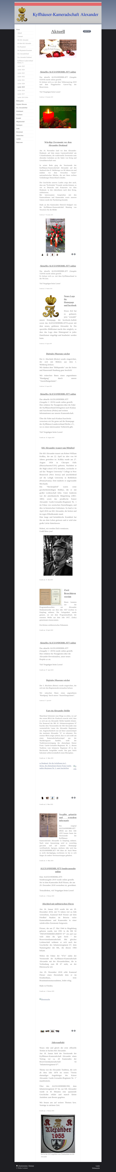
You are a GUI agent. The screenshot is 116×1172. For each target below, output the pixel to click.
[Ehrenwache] (58, 1013)
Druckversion (23, 1166)
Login (98, 1166)
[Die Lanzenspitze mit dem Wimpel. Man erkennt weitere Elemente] (47, 798)
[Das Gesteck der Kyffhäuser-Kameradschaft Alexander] (58, 235)
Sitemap (31, 1166)
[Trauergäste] (57, 1031)
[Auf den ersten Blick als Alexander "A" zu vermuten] (42, 798)
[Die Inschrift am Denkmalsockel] (47, 254)
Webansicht (96, 1168)
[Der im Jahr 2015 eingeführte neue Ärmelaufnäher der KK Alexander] (58, 1134)
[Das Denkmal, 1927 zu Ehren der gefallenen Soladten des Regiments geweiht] (42, 254)
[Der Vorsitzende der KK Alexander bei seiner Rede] (57, 254)
